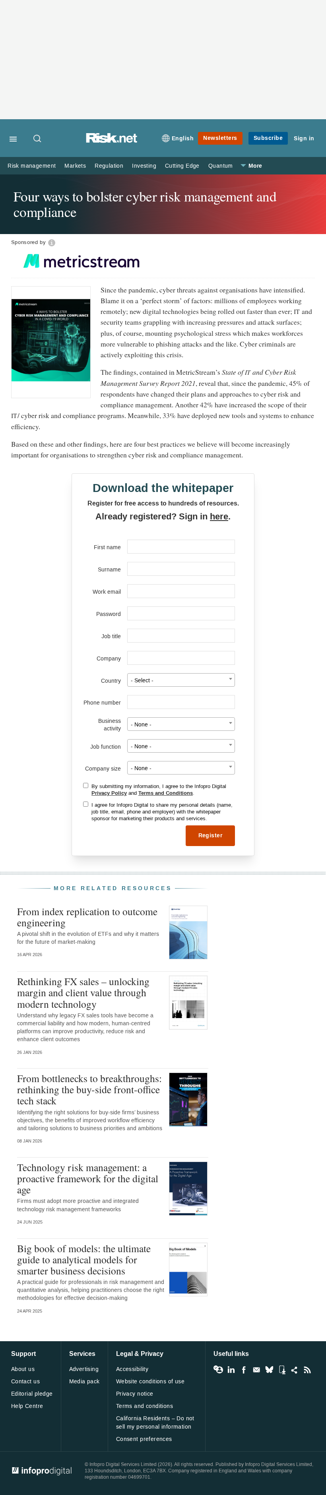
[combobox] (181, 680)
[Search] (37, 139)
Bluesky (269, 1370)
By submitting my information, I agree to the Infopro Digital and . (158, 790)
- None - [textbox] (141, 724)
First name (107, 547)
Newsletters (220, 138)
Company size (103, 769)
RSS (307, 1370)
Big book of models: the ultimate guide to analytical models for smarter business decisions (84, 1259)
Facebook (243, 1370)
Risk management (32, 166)
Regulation (109, 166)
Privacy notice (134, 1394)
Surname (109, 569)
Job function (105, 747)
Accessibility (132, 1369)
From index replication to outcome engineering (87, 917)
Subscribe (268, 138)
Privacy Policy (109, 793)
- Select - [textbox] (142, 680)
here (219, 516)
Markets (75, 166)
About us (23, 1369)
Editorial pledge (32, 1394)
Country (111, 681)
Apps (282, 1370)
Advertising (84, 1369)
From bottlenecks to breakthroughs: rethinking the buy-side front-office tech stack (89, 1089)
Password (108, 614)
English (183, 138)
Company (109, 658)
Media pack (84, 1381)
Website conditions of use (150, 1381)
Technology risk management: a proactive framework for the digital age (87, 1178)
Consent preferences (144, 1439)
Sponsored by (28, 242)
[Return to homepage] (112, 141)
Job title (111, 636)
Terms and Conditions (165, 793)
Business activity (109, 724)
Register (210, 835)
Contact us (25, 1381)
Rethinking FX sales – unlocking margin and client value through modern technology (83, 992)
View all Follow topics (218, 1370)
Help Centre (27, 1406)
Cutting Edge (182, 166)
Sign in (304, 138)
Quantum (220, 166)
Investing (144, 166)
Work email (107, 592)
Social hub (294, 1370)
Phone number (102, 703)
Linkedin (231, 1370)
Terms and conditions (144, 1406)
